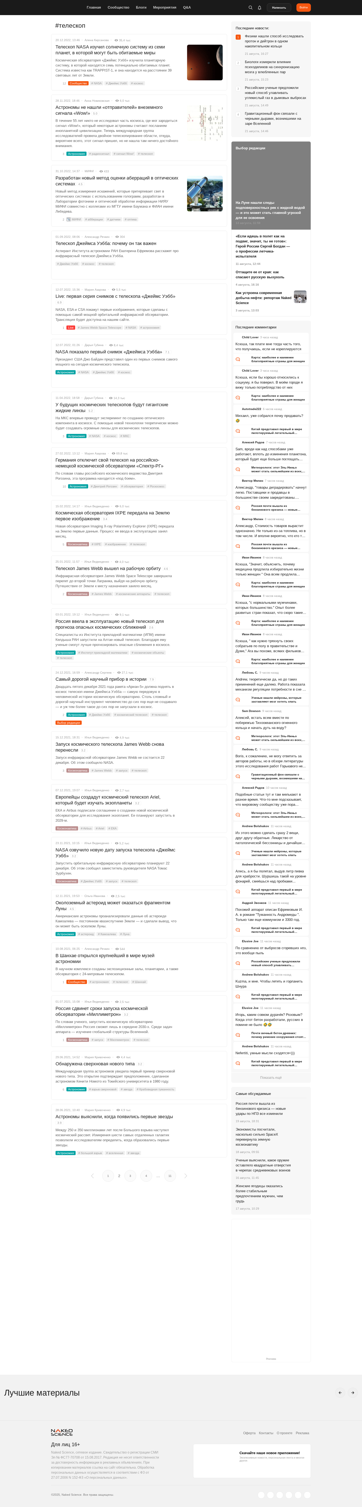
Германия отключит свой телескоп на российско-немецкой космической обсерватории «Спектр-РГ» (109, 462)
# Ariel (100, 828)
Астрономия (76, 153)
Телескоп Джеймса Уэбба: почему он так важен (106, 243)
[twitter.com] (261, 1495)
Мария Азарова (95, 289)
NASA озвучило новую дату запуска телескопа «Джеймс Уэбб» (115, 852)
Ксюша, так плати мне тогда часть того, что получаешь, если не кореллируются (268, 346)
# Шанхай (139, 982)
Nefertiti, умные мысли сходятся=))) (265, 1053)
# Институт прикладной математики (102, 652)
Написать (279, 7)
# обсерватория (132, 486)
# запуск (121, 770)
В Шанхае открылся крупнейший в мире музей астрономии (105, 958)
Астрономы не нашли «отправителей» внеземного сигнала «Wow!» (109, 110)
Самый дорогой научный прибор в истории (105, 679)
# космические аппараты (133, 594)
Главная (94, 7)
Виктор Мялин (252, 480)
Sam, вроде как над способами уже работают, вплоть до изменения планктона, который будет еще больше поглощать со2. (271, 454)
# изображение (115, 544)
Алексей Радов (253, 442)
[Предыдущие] (340, 1393)
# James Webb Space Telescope (99, 327)
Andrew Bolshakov (255, 826)
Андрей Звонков (254, 902)
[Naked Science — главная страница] (67, 7)
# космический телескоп (130, 714)
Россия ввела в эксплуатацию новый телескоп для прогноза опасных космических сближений (110, 624)
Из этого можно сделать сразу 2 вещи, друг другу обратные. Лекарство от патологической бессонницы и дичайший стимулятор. (269, 838)
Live (71, 327)
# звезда (126, 1089)
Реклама (302, 1433)
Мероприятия (164, 7)
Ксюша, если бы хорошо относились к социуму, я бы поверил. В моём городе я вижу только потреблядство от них (269, 382)
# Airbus (86, 828)
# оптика (131, 219)
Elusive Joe (250, 941)
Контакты (266, 1433)
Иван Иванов (251, 557)
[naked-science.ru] (307, 1495)
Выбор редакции (68, 722)
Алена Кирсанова (97, 40)
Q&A (187, 7)
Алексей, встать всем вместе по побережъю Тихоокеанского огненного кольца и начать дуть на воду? (266, 723)
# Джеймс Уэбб (116, 83)
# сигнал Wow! (124, 153)
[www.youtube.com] (279, 1495)
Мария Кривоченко (98, 1057)
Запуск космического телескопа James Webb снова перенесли (110, 747)
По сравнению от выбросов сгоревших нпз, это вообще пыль (271, 950)
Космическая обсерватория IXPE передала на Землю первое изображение (113, 515)
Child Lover (250, 337)
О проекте (284, 1433)
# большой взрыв (90, 1153)
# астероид (86, 934)
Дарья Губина (94, 345)
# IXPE (96, 544)
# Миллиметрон (118, 1039)
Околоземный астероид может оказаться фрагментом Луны (113, 905)
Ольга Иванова (94, 896)
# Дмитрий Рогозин (104, 486)
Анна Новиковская (97, 100)
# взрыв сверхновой (102, 1089)
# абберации (94, 219)
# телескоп (145, 153)
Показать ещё (271, 1077)
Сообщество (118, 7)
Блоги (141, 7)
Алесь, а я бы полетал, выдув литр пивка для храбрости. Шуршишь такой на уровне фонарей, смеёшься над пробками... (270, 876)
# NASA (96, 83)
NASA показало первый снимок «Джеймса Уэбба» (112, 351)
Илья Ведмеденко (97, 506)
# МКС (124, 436)
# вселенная (114, 1153)
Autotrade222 (251, 409)
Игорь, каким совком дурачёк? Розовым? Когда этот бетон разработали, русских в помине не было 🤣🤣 (269, 1020)
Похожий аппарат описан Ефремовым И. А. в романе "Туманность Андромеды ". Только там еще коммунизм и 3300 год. (269, 915)
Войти (304, 7)
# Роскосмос (155, 486)
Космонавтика (77, 544)
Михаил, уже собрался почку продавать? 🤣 (269, 418)
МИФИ (89, 171)
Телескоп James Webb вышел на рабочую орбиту (112, 568)
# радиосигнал (99, 153)
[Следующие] (353, 1393)
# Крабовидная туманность (155, 1089)
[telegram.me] (298, 1495)
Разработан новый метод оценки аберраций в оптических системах (117, 180)
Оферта (249, 1433)
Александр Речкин (97, 236)
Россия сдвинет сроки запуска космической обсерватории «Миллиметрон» (102, 1011)
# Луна (124, 934)
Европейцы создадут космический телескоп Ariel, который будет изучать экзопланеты (108, 800)
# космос (137, 83)
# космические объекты (148, 652)
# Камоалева (107, 934)
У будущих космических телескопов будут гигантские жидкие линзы (112, 407)
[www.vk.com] (270, 1495)
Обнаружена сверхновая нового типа (99, 1063)
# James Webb (102, 594)
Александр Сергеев (98, 672)
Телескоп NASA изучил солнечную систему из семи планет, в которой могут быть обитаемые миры (110, 49)
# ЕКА (112, 828)
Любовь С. (250, 672)
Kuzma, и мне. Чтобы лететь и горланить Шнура (269, 983)
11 (170, 1176)
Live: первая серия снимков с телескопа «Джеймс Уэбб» (115, 299)
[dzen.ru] (288, 1495)
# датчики (113, 219)
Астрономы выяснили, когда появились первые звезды (114, 1119)
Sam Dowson (251, 711)
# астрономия (149, 327)
